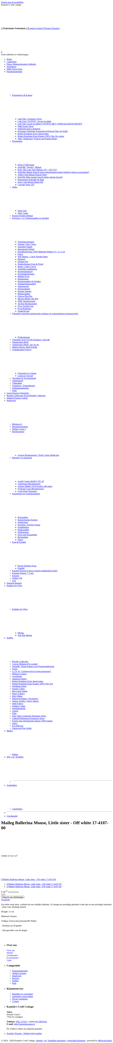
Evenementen (12, 958)
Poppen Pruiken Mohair (22, 216)
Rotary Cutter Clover (27, 266)
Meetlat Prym (23, 276)
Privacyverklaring (20, 999)
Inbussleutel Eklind (26, 249)
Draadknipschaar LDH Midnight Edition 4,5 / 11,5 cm (41, 252)
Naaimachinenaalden (27, 284)
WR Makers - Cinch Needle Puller (33, 256)
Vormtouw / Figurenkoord (23, 385)
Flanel (15, 669)
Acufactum (17, 676)
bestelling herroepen (57, 1040)
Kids (14, 983)
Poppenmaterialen (14, 71)
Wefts (14, 187)
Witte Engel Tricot (25, 126)
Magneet (21, 259)
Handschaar (23, 522)
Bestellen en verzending (22, 994)
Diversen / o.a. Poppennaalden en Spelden (30, 218)
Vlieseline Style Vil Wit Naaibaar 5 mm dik (31, 340)
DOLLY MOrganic (26, 165)
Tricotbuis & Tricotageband (24, 378)
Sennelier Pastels (25, 247)
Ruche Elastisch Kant (27, 566)
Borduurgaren (18, 431)
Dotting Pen (23, 261)
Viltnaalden (17, 383)
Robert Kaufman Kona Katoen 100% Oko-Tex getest (41, 136)
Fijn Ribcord (17, 726)
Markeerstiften (24, 294)
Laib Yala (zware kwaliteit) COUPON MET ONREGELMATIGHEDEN (50, 124)
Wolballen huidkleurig (27, 269)
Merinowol (17, 424)
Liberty (15, 711)
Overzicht (5, 900)
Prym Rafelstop (24, 308)
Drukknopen (23, 532)
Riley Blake (17, 696)
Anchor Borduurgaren (27, 304)
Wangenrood (23, 286)
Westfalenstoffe (18, 708)
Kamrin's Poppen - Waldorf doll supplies (24, 1033)
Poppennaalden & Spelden (29, 281)
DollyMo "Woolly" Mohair (29, 167)
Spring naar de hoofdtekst (12, 2)
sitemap (39, 1040)
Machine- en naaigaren (22, 458)
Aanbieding (12, 785)
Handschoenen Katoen (27, 520)
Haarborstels (23, 279)
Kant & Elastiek (19, 542)
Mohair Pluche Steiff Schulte (24, 347)
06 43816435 (41, 1021)
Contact (15, 1001)
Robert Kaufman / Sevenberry (25, 698)
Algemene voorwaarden (22, 996)
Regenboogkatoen (20, 426)
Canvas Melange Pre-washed (24, 664)
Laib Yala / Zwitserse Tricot (30, 119)
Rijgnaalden (23, 517)
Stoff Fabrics (17, 703)
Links (9, 960)
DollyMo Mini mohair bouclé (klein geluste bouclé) (40, 177)
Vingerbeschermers (26, 242)
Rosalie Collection (20, 661)
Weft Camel (23, 213)
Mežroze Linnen (19, 674)
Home (9, 59)
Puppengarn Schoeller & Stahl (31, 179)
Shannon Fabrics (19, 679)
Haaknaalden (23, 530)
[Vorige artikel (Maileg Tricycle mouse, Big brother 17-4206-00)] (56, 844)
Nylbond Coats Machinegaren (31, 489)
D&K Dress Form (14, 69)
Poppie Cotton (18, 689)
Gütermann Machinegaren (29, 484)
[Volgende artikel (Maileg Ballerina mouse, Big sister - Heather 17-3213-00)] (56, 867)
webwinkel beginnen (76, 1040)
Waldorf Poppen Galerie (17, 398)
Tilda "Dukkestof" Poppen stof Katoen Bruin (37, 139)
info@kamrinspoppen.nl (24, 1024)
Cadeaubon (12, 62)
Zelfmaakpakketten (20, 388)
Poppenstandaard (25, 271)
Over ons (11, 950)
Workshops (11, 66)
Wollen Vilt (17, 578)
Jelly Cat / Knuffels (15, 757)
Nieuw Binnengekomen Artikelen (21, 64)
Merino (21, 633)
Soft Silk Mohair (25, 635)
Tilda (14, 713)
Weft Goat (22, 211)
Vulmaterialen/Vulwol (21, 349)
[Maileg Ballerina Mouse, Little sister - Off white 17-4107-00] (28, 879)
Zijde (14, 390)
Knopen (15, 576)
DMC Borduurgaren (26, 301)
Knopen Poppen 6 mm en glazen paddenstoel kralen (34, 571)
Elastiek (21, 568)
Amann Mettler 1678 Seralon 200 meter (35, 486)
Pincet (20, 254)
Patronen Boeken (14, 583)
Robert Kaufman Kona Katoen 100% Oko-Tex (32, 684)
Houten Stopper (24, 291)
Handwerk (11, 400)
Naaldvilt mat (23, 311)
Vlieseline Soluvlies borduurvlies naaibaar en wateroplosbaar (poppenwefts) (45, 313)
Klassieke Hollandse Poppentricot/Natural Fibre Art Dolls (43, 131)
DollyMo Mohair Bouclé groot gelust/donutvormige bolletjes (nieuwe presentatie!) (53, 172)
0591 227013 (21, 1021)
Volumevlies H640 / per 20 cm (25, 344)
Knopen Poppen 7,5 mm (22, 573)
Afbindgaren (17, 381)
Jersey (15, 723)
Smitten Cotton (18, 706)
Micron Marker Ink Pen (28, 299)
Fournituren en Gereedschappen (26, 494)
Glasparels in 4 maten (27, 373)
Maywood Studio (19, 691)
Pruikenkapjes (24, 337)
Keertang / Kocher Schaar (29, 525)
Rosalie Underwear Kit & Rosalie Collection (26, 395)
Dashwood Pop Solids (22, 728)
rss (45, 1040)
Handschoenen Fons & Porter (30, 264)
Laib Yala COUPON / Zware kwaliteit (34, 121)
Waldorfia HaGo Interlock (29, 129)
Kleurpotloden (24, 289)
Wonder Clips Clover (27, 244)
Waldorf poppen (19, 973)
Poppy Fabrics (18, 693)
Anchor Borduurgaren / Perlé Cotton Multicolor (38, 455)
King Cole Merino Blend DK (30, 182)
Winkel (10, 953)
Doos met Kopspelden (27, 535)
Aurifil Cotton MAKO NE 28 (31, 481)
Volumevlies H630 (20, 342)
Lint (14, 580)
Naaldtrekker (23, 527)
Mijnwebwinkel (105, 1040)
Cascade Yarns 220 (26, 184)
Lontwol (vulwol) (25, 376)
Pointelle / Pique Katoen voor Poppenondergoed (33, 666)
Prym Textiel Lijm (25, 306)
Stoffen (10, 638)
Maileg (10, 731)
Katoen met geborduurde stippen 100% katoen (32, 721)
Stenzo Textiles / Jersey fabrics (25, 701)
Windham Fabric (19, 686)
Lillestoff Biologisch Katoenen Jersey (28, 718)
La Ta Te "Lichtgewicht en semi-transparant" (31, 671)
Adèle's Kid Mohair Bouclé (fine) (32, 175)
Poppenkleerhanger (26, 274)
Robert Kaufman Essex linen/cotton (33, 134)
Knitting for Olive (14, 585)
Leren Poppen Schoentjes (18, 393)
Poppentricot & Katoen (22, 95)
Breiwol (15, 978)
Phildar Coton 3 (19, 429)
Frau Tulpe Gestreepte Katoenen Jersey (29, 716)
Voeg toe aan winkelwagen (12, 897)
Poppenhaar (17, 141)
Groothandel (12, 816)
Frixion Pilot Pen (25, 296)
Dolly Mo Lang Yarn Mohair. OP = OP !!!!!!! (37, 170)
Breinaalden (23, 537)
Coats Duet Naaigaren (27, 491)
